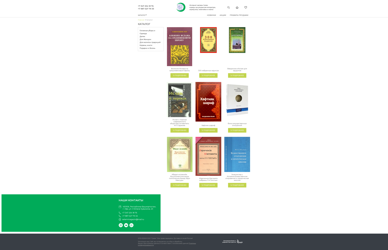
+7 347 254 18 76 (146, 6)
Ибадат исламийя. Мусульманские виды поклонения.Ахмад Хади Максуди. (179, 177)
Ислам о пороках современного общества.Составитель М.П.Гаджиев (179, 122)
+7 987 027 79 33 (146, 9)
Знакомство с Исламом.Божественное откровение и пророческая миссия (237, 177)
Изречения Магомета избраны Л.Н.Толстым (208, 179)
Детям (142, 36)
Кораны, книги (146, 45)
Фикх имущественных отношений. (237, 124)
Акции (223, 15)
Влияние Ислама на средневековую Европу (179, 70)
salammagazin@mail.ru (133, 219)
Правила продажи (239, 15)
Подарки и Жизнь (147, 48)
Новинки (211, 15)
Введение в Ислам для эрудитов (237, 70)
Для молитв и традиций (150, 42)
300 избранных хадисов (208, 71)
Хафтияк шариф (208, 125)
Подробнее (180, 75)
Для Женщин (145, 39)
